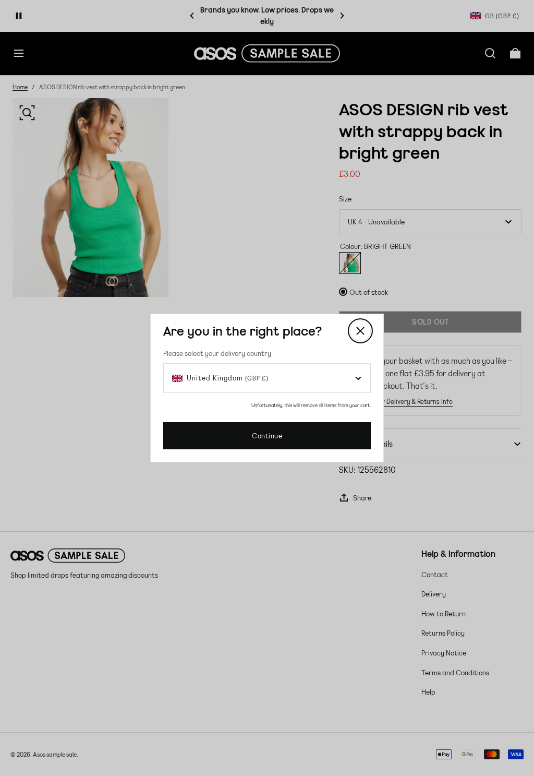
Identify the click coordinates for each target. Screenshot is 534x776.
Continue (267, 435)
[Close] (360, 330)
